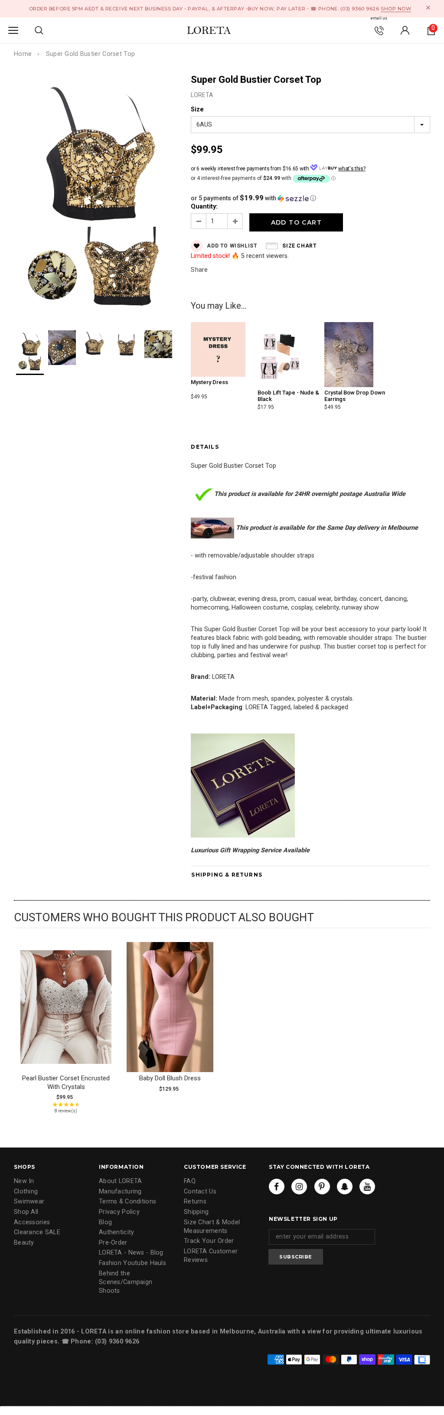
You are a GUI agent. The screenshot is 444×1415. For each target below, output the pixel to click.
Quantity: (204, 206)
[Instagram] (299, 1186)
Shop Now (396, 9)
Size (197, 109)
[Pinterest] (322, 1186)
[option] (93, 194)
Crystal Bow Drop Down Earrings (354, 395)
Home (23, 54)
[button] (310, 198)
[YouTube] (367, 1186)
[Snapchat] (345, 1186)
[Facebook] (276, 1186)
